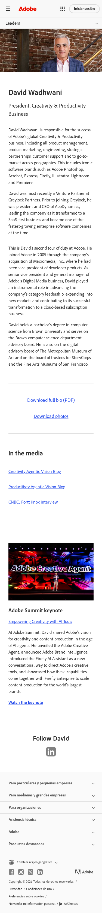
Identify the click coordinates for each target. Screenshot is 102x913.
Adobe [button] (14, 832)
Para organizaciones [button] (25, 807)
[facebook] (11, 872)
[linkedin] (40, 872)
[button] (62, 8)
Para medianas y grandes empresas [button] (37, 795)
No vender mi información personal (32, 904)
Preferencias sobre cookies (26, 896)
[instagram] (21, 872)
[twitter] (30, 872)
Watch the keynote (25, 702)
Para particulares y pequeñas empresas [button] (40, 783)
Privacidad (15, 889)
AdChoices (71, 904)
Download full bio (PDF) (51, 400)
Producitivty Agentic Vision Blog (36, 486)
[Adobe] (27, 8)
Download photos (51, 416)
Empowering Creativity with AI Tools (40, 621)
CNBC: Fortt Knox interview (33, 502)
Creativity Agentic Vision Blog (34, 471)
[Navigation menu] (8, 8)
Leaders (12, 23)
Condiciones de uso (39, 889)
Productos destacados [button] (26, 844)
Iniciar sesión (84, 8)
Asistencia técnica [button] (22, 819)
